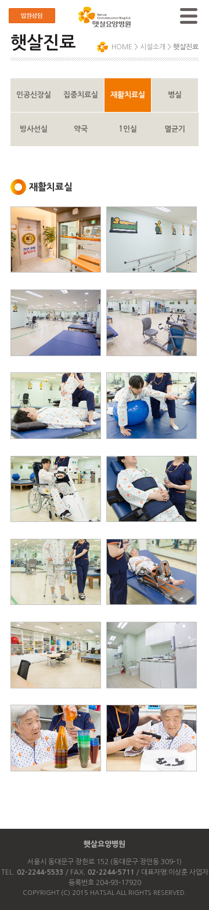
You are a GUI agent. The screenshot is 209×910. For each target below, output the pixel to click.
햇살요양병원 (104, 844)
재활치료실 (127, 95)
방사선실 (34, 129)
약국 (81, 129)
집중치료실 (80, 95)
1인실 (127, 129)
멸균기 (174, 129)
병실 (175, 95)
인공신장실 (33, 95)
